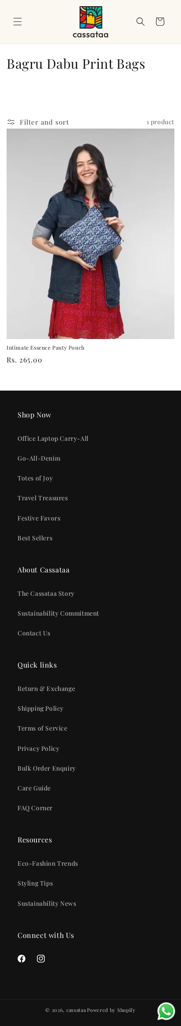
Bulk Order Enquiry (47, 768)
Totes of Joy (35, 478)
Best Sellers (35, 538)
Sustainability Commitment (58, 613)
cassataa (76, 1010)
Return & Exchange (46, 688)
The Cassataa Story (46, 593)
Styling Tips (35, 883)
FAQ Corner (35, 808)
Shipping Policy (41, 708)
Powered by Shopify (111, 1010)
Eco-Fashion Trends (48, 863)
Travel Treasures (43, 498)
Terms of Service (43, 728)
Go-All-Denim (39, 458)
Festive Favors (39, 518)
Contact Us (34, 633)
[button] (17, 21)
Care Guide (34, 788)
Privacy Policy (38, 748)
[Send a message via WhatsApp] (166, 1011)
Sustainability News (47, 903)
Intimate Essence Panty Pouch (46, 347)
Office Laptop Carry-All (53, 438)
